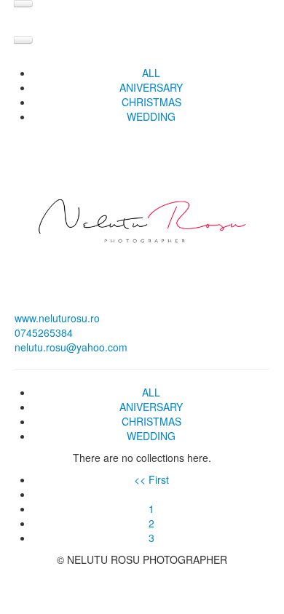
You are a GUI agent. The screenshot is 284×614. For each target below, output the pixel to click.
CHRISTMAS (151, 102)
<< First (151, 479)
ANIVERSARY (151, 87)
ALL (151, 72)
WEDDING (151, 116)
